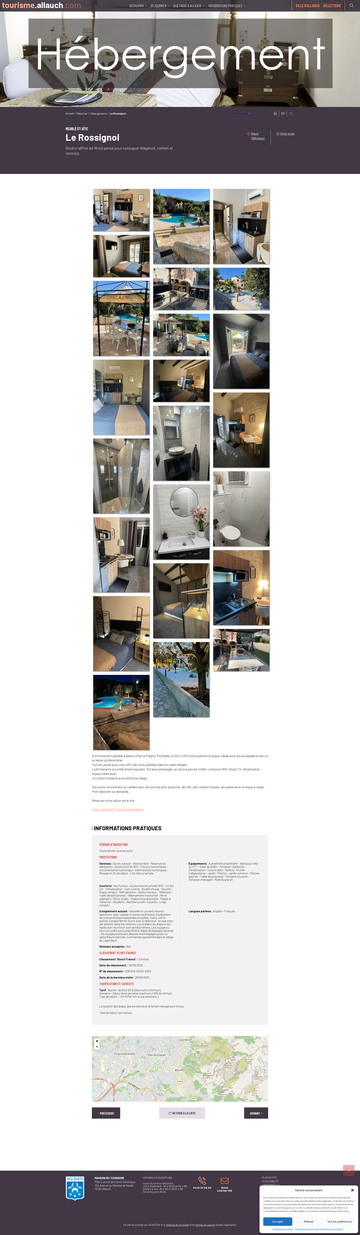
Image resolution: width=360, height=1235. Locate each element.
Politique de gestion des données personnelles (319, 1228)
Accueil (70, 113)
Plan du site (269, 1177)
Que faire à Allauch (187, 5)
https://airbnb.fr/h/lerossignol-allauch (117, 809)
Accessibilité (270, 1181)
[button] (352, 1190)
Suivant (255, 1113)
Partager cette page (290, 113)
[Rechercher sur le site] (351, 5)
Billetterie (332, 5)
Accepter (277, 1221)
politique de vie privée (177, 1224)
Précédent (107, 1113)
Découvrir (136, 5)
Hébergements (98, 113)
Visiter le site (287, 133)
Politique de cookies (282, 1228)
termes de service (205, 1224)
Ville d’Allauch (308, 5)
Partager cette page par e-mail (283, 113)
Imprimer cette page (275, 113)
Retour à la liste (184, 1113)
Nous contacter (222, 1184)
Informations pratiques (225, 5)
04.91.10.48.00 (201, 1182)
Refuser (309, 1221)
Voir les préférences (340, 1221)
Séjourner (158, 5)
